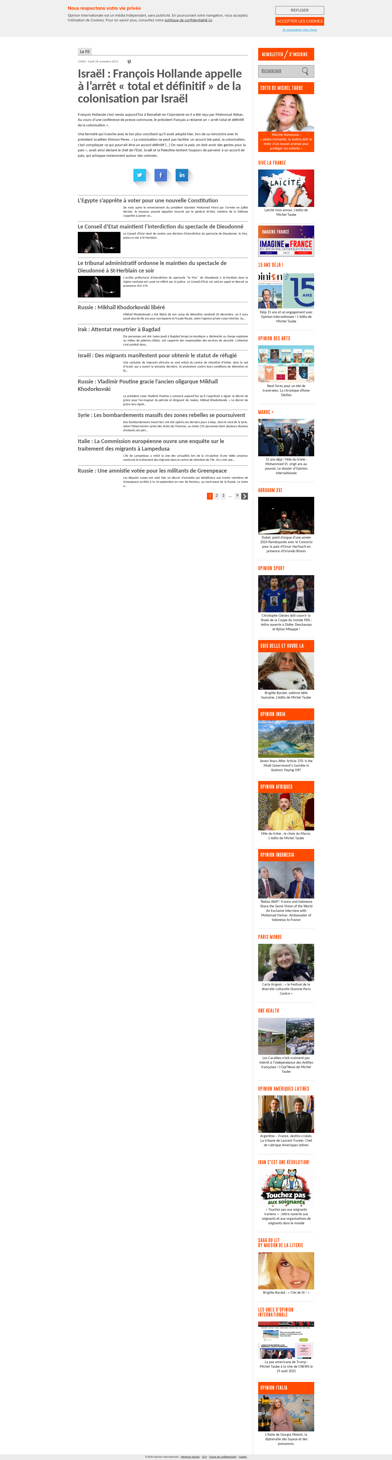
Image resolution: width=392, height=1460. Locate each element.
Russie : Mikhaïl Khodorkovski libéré (121, 308)
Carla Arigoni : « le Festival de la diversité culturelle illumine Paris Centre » (286, 989)
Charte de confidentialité (222, 1457)
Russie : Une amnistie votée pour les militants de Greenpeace (152, 471)
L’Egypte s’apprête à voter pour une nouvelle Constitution (148, 201)
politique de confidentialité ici (188, 20)
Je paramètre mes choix (299, 30)
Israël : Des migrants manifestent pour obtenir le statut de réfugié (157, 356)
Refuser (300, 10)
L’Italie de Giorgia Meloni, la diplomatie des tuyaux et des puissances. (286, 1439)
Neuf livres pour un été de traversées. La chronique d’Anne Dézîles (286, 390)
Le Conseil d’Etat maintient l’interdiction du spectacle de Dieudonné (160, 227)
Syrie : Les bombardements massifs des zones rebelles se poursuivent (161, 415)
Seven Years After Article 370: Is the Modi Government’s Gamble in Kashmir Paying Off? (286, 765)
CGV (204, 1457)
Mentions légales (190, 1457)
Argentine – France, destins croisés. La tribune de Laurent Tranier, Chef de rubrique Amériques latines (286, 1140)
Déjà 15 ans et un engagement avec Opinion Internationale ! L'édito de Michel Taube (286, 317)
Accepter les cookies (300, 21)
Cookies (243, 1457)
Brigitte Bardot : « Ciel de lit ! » (286, 1293)
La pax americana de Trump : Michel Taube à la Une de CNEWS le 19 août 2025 (286, 1366)
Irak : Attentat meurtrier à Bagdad (119, 330)
